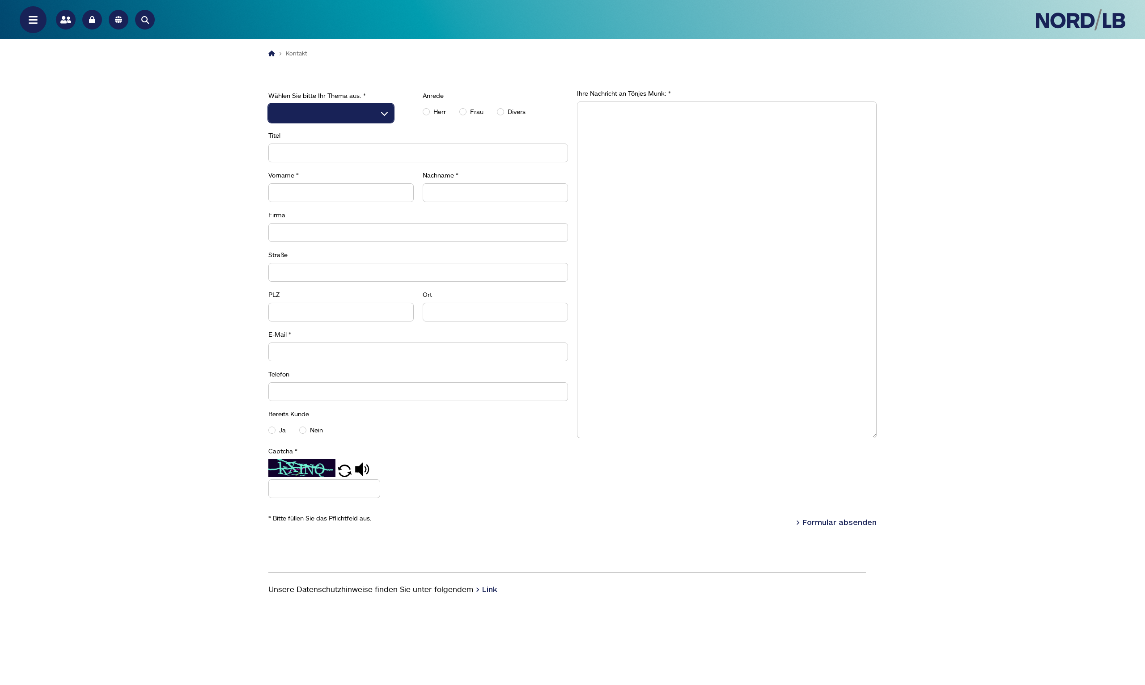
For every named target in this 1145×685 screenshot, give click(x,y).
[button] (145, 20)
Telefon (278, 374)
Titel (274, 135)
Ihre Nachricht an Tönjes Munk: (624, 93)
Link (489, 588)
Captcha (282, 451)
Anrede (433, 95)
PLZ (274, 294)
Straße (278, 254)
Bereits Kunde (288, 414)
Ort (427, 294)
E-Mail (279, 334)
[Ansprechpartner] (66, 20)
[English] (118, 20)
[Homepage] (271, 53)
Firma (276, 215)
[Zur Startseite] (1080, 19)
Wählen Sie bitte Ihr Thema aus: (317, 95)
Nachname (440, 175)
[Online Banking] (92, 20)
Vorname (283, 175)
